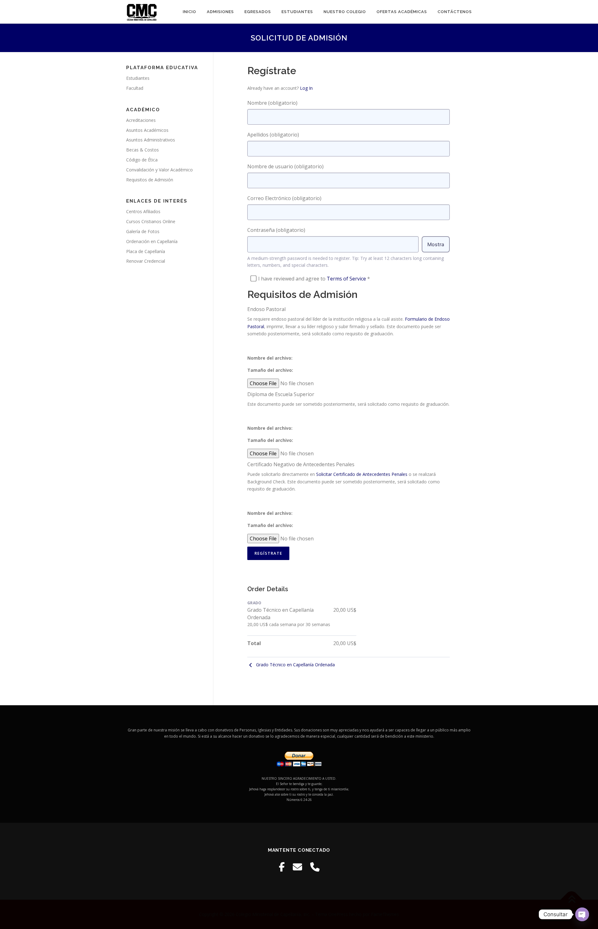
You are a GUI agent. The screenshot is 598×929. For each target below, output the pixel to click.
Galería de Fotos (142, 231)
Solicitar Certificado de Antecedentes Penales (361, 474)
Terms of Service (346, 278)
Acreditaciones (141, 120)
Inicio (189, 11)
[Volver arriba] (572, 900)
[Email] (297, 866)
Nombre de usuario (285, 166)
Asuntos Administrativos (150, 140)
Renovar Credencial (145, 261)
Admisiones (220, 11)
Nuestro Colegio (345, 11)
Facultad (134, 88)
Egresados (257, 11)
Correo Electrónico (284, 198)
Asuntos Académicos (147, 130)
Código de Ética (142, 160)
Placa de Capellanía (145, 251)
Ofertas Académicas (402, 11)
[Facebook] (282, 866)
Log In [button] (306, 88)
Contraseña (276, 230)
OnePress (338, 914)
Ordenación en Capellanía (152, 241)
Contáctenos (455, 11)
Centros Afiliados (143, 211)
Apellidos (273, 134)
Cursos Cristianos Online (150, 221)
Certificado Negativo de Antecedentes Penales (300, 464)
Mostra (435, 244)
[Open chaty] (582, 914)
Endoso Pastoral (266, 309)
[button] (348, 358)
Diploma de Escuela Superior (280, 394)
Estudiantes (297, 11)
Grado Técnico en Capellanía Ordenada (295, 665)
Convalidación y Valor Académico (159, 170)
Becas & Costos (142, 150)
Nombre (272, 102)
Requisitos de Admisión (149, 180)
